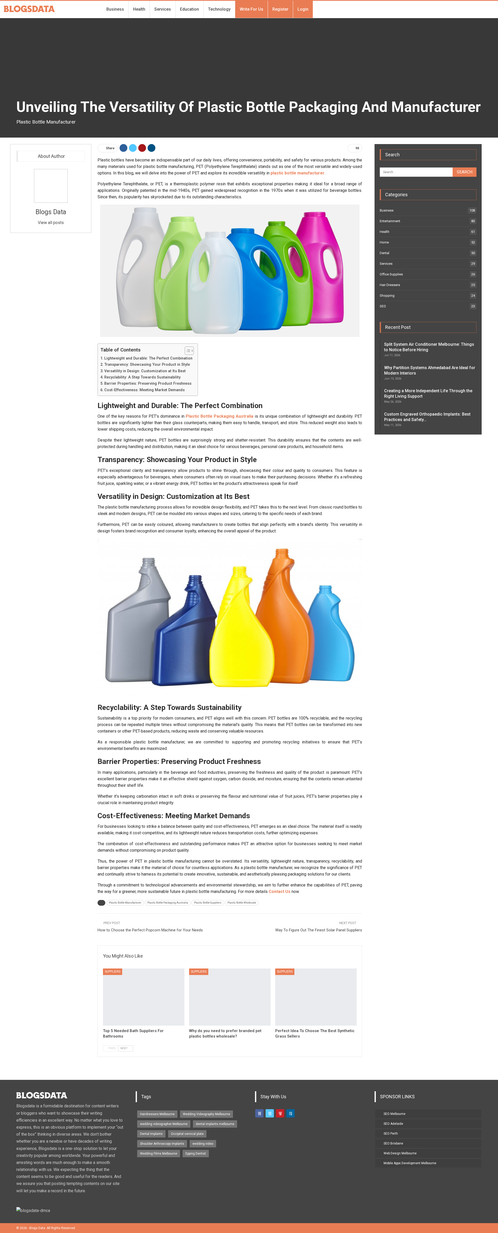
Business (115, 9)
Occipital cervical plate (187, 1134)
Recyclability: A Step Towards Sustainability (142, 377)
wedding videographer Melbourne (164, 1124)
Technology (219, 9)
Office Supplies (391, 274)
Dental (384, 253)
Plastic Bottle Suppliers (208, 902)
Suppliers (112, 971)
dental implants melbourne (215, 1124)
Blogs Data (51, 212)
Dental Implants (151, 1134)
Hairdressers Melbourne (157, 1114)
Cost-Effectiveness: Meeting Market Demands (144, 390)
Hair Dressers (390, 285)
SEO (383, 306)
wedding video (202, 1144)
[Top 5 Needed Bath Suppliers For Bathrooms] (143, 997)
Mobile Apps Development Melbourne (410, 1163)
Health (139, 9)
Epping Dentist (195, 1153)
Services (162, 9)
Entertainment (390, 221)
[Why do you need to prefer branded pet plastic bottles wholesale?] (230, 997)
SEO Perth (391, 1133)
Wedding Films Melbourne (158, 1153)
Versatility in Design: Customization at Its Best (145, 371)
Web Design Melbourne (400, 1153)
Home (384, 242)
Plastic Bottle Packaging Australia (167, 902)
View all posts (51, 222)
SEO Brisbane (393, 1143)
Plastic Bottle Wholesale (241, 902)
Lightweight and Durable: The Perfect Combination (148, 358)
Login (303, 9)
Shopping (387, 295)
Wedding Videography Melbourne (206, 1114)
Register (280, 9)
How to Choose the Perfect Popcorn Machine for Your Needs (150, 930)
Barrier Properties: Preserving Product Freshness (147, 383)
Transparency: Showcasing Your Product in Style (147, 364)
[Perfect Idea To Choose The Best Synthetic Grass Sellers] (316, 997)
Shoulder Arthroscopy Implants (162, 1144)
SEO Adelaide (393, 1124)
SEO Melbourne (394, 1114)
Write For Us (251, 9)
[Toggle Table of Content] (186, 350)
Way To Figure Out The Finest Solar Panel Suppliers (318, 930)
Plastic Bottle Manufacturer (125, 902)
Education (189, 9)
